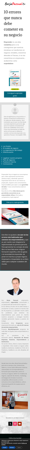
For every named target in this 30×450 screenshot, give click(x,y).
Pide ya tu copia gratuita (15, 202)
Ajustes (19, 447)
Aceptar (4, 447)
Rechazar (12, 447)
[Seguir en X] (10, 424)
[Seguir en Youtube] (20, 424)
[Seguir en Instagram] (15, 424)
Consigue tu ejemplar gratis (15, 94)
